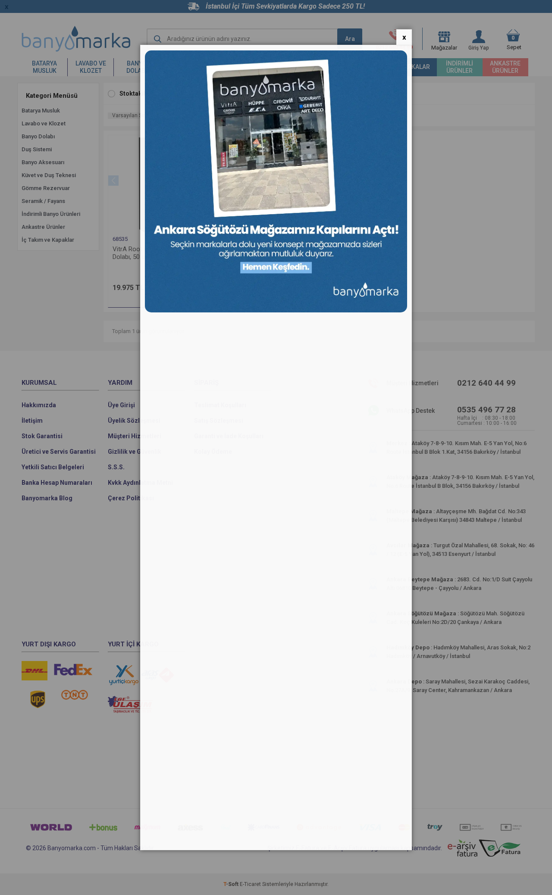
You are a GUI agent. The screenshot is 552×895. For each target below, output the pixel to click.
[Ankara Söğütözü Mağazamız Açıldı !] (276, 310)
